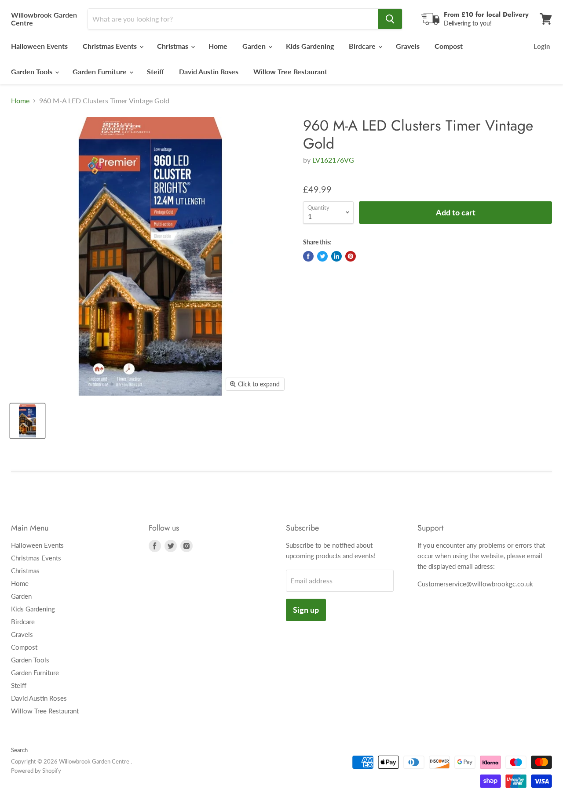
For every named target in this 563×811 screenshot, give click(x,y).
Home (217, 46)
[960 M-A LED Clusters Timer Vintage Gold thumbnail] (27, 421)
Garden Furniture (100, 71)
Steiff (155, 71)
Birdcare (363, 46)
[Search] (390, 19)
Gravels (408, 46)
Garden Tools (32, 71)
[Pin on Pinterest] (350, 256)
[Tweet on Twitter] (322, 256)
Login (542, 46)
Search (19, 749)
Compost (449, 46)
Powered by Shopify (36, 770)
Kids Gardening (310, 46)
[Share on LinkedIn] (336, 256)
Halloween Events (39, 46)
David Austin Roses (208, 71)
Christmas (173, 46)
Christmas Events (111, 46)
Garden (254, 46)
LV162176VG (333, 160)
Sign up (306, 610)
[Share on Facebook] (308, 256)
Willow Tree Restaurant (290, 71)
